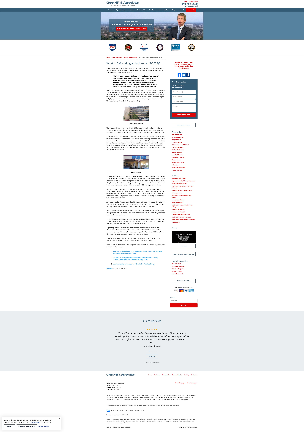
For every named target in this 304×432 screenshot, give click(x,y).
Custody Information (178, 266)
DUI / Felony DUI (177, 134)
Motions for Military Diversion (181, 217)
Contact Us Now (183, 115)
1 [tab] (147, 351)
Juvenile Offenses (177, 155)
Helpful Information (180, 261)
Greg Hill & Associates (124, 427)
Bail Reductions (177, 193)
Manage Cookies (139, 411)
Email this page (192, 383)
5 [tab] (157, 351)
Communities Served (183, 125)
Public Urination (177, 142)
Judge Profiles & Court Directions (183, 254)
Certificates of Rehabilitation (181, 214)
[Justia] (188, 75)
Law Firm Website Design (188, 427)
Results (151, 10)
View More (152, 356)
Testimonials (141, 10)
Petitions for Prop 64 (178, 212)
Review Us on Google (183, 281)
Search (183, 305)
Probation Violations (178, 167)
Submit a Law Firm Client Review (152, 362)
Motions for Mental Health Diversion (183, 219)
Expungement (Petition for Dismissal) (183, 181)
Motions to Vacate (177, 202)
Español (181, 10)
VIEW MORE (183, 246)
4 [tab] (154, 351)
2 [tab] (149, 351)
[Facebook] (179, 75)
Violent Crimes (176, 160)
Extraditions (176, 222)
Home (110, 10)
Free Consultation (179, 82)
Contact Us (191, 10)
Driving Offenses (177, 152)
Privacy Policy (166, 375)
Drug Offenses (176, 140)
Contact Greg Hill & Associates (190, 4)
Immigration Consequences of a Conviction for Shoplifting (133, 264)
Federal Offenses (177, 170)
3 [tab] (152, 351)
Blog (173, 10)
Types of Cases (120, 10)
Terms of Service (177, 375)
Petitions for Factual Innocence (182, 190)
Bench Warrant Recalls (179, 178)
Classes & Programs (178, 269)
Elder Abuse (175, 165)
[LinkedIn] (184, 75)
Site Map (186, 375)
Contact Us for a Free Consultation (131, 28)
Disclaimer (157, 375)
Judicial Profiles (177, 271)
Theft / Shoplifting (177, 147)
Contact (109, 268)
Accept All (9, 426)
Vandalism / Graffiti (178, 157)
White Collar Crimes (178, 162)
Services (175, 176)
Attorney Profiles (163, 10)
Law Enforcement (177, 274)
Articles (131, 10)
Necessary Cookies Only (26, 426)
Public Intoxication (178, 150)
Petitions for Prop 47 (178, 209)
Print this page (180, 383)
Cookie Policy (129, 411)
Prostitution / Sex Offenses (180, 145)
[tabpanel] (152, 337)
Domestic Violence (177, 137)
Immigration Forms (178, 200)
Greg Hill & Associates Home (122, 4)
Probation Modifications (179, 183)
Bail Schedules (176, 264)
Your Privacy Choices (117, 411)
